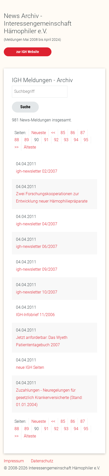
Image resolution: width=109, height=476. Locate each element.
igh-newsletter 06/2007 (36, 246)
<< (53, 132)
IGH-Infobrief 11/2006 (35, 314)
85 (63, 132)
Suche (25, 106)
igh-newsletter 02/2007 (36, 171)
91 (46, 139)
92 (56, 139)
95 (86, 139)
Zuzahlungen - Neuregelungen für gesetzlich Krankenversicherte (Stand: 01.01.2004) (49, 397)
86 (72, 132)
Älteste (30, 147)
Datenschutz (42, 461)
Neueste (38, 132)
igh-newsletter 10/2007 (36, 292)
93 (66, 139)
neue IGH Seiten (30, 367)
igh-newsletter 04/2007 (36, 224)
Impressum (14, 461)
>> (16, 147)
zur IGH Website (27, 52)
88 (16, 139)
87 (82, 132)
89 (26, 139)
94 (76, 139)
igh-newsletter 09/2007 (36, 269)
